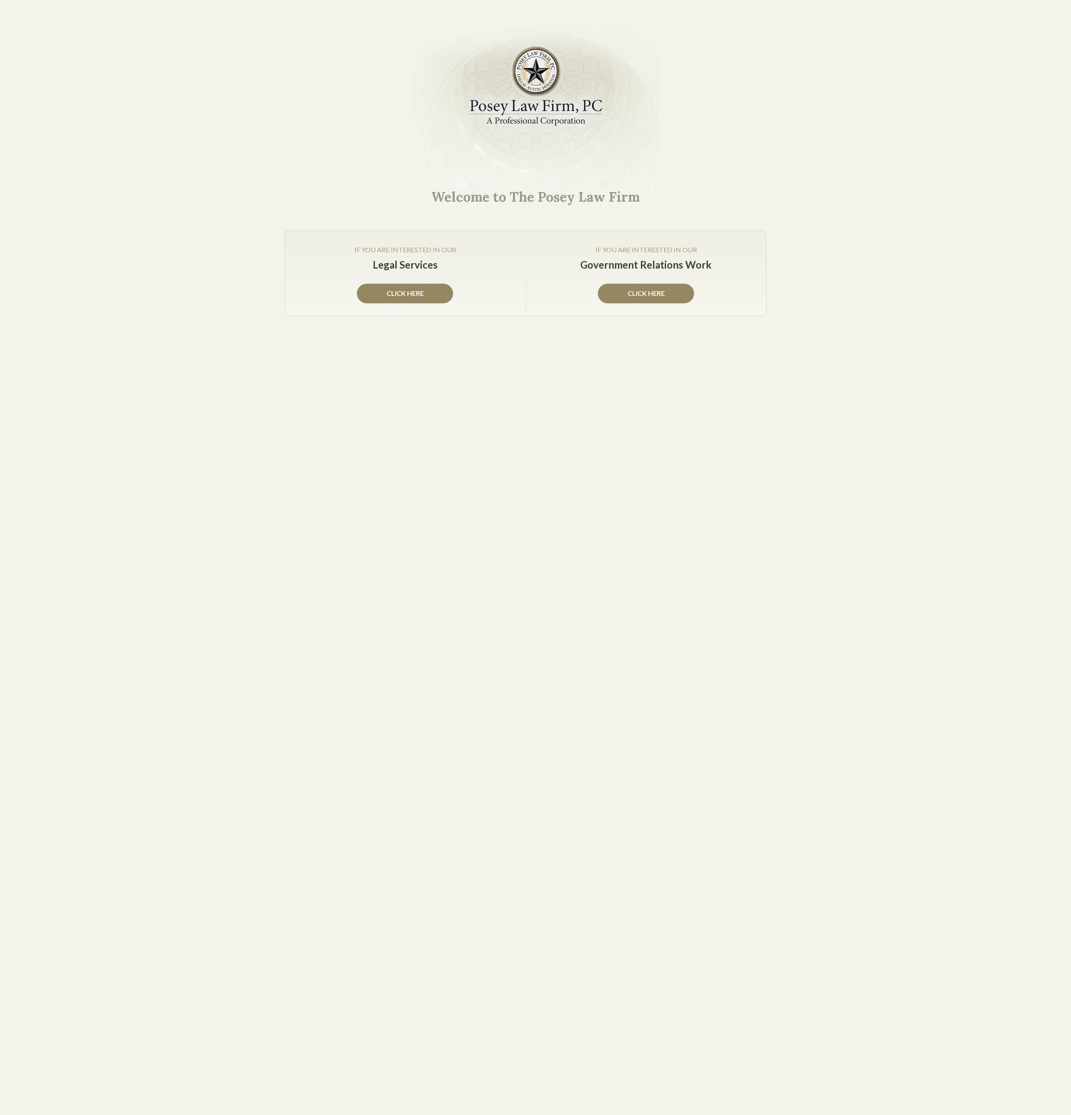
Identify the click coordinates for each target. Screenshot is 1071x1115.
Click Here (646, 293)
